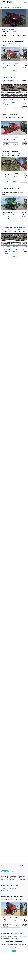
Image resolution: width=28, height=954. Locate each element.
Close (14, 951)
